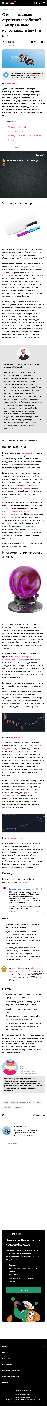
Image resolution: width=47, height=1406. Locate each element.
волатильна (7, 275)
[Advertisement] (23, 1195)
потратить (37, 1102)
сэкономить (7, 1107)
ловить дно (26, 453)
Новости (5, 1352)
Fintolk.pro (27, 1390)
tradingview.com (17, 737)
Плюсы (17, 143)
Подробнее (23, 1290)
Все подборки (7, 1364)
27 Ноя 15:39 (37, 911)
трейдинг (18, 1107)
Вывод (11, 140)
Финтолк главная (8, 10)
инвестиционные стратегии (20, 1102)
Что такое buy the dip (17, 127)
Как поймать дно (15, 131)
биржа (5, 1102)
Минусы (18, 147)
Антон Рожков (12, 83)
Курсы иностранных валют (11, 1370)
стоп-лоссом (24, 488)
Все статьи (6, 1358)
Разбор (20, 10)
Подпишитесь (35, 75)
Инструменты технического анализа (24, 135)
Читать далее (14, 911)
